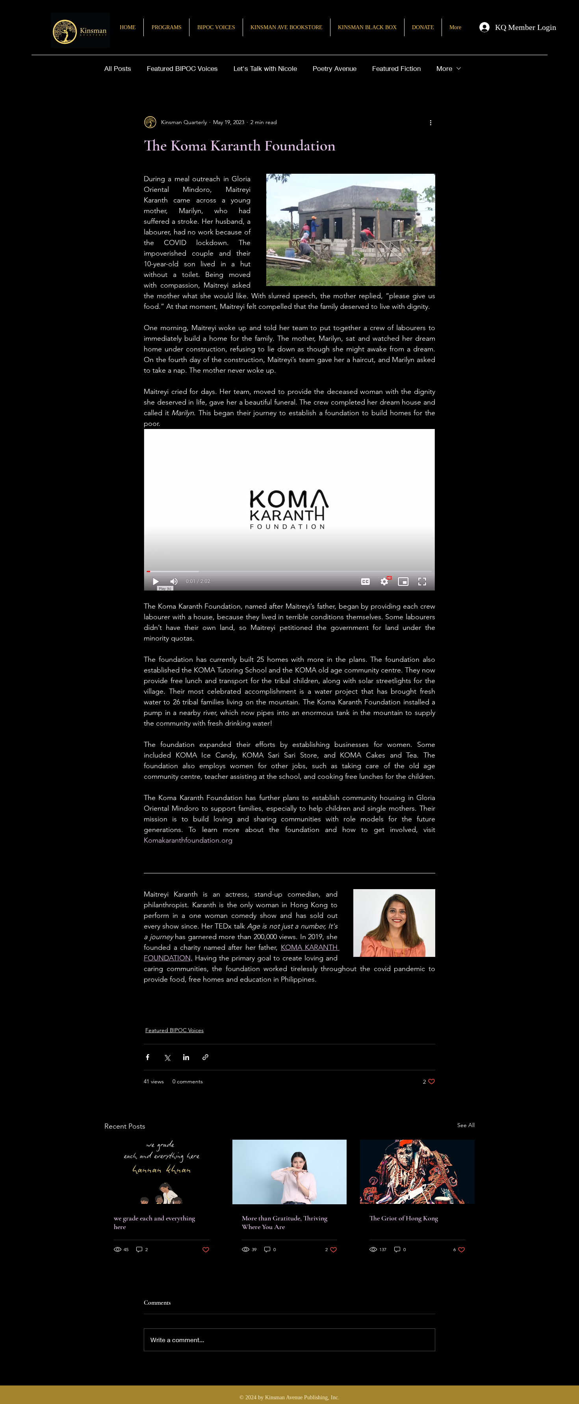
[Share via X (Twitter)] (167, 1057)
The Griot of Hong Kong (403, 1218)
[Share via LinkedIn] (186, 1057)
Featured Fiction (396, 68)
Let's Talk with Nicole (265, 68)
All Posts (117, 68)
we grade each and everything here (154, 1222)
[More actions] (430, 122)
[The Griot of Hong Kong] (417, 1172)
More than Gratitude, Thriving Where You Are (284, 1222)
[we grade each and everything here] (161, 1172)
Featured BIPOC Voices (182, 68)
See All (466, 1125)
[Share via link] (205, 1057)
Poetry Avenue (334, 68)
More (444, 68)
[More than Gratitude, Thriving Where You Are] (289, 1172)
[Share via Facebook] (147, 1057)
